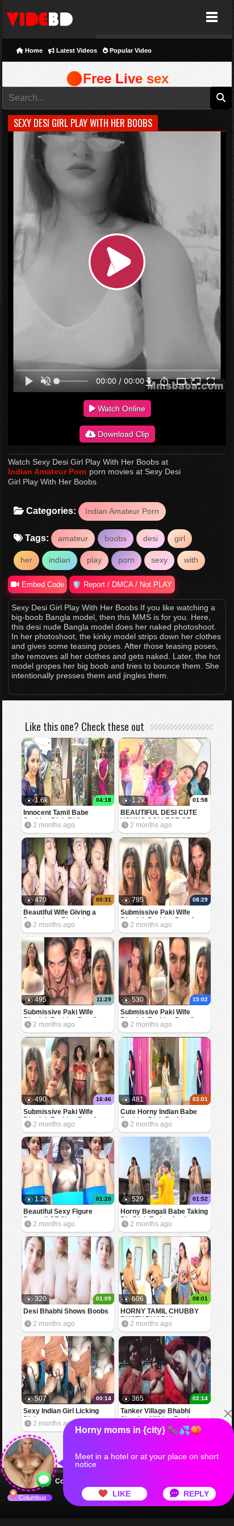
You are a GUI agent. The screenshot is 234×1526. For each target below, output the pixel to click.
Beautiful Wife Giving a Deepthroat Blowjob (59, 913)
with (191, 559)
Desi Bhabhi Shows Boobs (65, 1311)
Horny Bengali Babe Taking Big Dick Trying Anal (164, 1212)
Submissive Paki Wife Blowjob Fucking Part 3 (60, 1013)
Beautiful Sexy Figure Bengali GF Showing (58, 1212)
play (94, 559)
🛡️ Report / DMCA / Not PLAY (122, 584)
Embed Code (41, 584)
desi (150, 538)
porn (126, 559)
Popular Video (130, 50)
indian (59, 559)
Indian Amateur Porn (47, 471)
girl (179, 538)
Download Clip (122, 434)
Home (33, 50)
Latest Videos (76, 50)
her (26, 559)
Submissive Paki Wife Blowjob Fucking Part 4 (157, 913)
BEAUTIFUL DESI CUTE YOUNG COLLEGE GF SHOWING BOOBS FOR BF (163, 813)
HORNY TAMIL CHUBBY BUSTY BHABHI (159, 1312)
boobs (116, 538)
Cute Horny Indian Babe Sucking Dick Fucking (158, 1112)
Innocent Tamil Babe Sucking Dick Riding (56, 813)
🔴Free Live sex (117, 78)
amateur (73, 538)
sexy (159, 559)
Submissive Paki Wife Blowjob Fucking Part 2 (157, 1013)
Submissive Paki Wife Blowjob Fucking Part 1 (60, 1112)
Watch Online (120, 408)
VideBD (49, 17)
